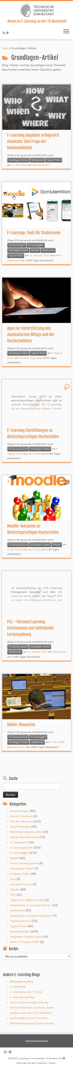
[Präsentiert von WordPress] (63, 1057)
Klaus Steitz (34, 453)
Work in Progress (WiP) (24, 942)
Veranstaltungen (20, 931)
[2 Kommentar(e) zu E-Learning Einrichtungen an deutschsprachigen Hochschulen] (67, 390)
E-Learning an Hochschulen (30, 1058)
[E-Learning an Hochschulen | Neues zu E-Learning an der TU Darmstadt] (36, 10)
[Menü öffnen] (66, 32)
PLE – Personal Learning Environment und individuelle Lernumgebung (30, 628)
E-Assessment (18, 842)
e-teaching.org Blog (22, 997)
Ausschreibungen (20, 826)
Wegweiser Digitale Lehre (25, 936)
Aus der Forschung (21, 816)
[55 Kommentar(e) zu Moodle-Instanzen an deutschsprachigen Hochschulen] (67, 486)
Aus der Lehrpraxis (21, 821)
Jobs (13, 879)
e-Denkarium (18, 986)
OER (13, 894)
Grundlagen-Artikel (18, 160)
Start (5, 48)
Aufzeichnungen (17, 245)
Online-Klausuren (21, 724)
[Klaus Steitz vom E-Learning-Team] (8, 33)
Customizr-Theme (45, 1063)
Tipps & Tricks (54, 160)
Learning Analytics (21, 884)
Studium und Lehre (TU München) (30, 1013)
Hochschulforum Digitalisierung (29, 1002)
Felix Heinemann (41, 165)
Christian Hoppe (28, 358)
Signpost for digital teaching (27, 900)
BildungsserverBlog (21, 981)
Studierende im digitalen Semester (31, 915)
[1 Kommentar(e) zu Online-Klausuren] (67, 684)
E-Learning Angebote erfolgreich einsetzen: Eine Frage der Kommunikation (33, 141)
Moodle (35, 250)
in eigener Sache (20, 873)
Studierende (37, 160)
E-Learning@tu (35, 245)
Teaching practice (20, 921)
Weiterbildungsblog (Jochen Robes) (32, 1023)
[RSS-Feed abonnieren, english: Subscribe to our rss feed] (4, 33)
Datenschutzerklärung (36, 1040)
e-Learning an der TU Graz (26, 992)
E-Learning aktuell (18, 449)
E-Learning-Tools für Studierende (34, 232)
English (14, 858)
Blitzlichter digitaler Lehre (26, 832)
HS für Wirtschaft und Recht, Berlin (32, 1007)
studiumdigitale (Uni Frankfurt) (28, 1018)
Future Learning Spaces (24, 863)
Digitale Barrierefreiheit (24, 837)
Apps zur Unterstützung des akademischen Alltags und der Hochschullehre (31, 334)
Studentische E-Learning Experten (31, 905)
